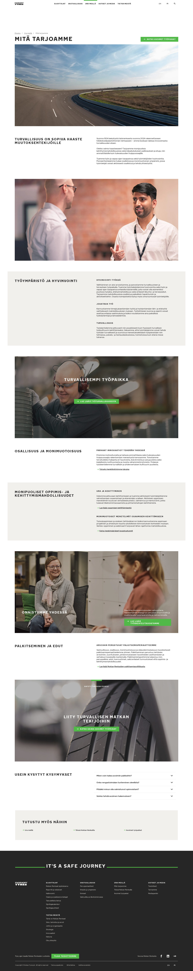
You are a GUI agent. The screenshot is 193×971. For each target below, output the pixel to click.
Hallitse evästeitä (84, 965)
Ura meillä (90, 4)
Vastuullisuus (75, 4)
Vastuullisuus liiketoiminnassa (91, 897)
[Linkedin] (168, 956)
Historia (49, 937)
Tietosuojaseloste (57, 965)
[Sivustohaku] (174, 3)
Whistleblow (71, 965)
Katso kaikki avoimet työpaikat (98, 729)
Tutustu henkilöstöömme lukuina (114, 469)
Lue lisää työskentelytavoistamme (144, 622)
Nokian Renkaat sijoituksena (57, 886)
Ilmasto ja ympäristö (88, 890)
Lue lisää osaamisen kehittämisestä (115, 508)
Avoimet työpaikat (134, 830)
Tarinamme (152, 890)
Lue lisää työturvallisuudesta (98, 401)
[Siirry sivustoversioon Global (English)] (160, 3)
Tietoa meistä (124, 4)
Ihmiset (83, 893)
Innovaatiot (50, 933)
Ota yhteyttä (51, 940)
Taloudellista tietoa (53, 901)
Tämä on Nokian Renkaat (56, 919)
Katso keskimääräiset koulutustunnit (116, 531)
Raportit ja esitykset (54, 890)
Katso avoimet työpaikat (161, 39)
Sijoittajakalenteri (53, 904)
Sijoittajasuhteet (52, 908)
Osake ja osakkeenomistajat (57, 897)
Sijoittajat (60, 4)
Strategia (49, 929)
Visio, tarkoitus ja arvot (55, 922)
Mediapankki (153, 893)
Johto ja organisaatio (54, 926)
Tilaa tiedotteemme (65, 956)
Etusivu (18, 33)
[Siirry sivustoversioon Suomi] (167, 3)
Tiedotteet (152, 886)
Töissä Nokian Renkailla (85, 830)
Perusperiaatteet (87, 886)
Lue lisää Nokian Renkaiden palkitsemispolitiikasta (122, 666)
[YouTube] (175, 956)
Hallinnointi (50, 893)
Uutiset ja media (107, 4)
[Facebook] (161, 956)
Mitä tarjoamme (120, 886)
